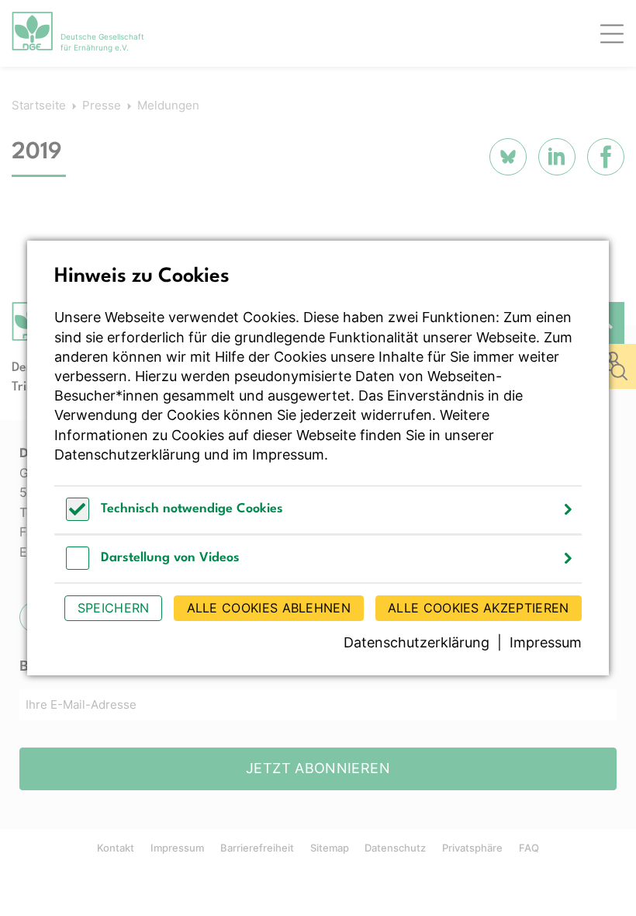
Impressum (288, 454)
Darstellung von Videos (170, 557)
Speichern (114, 608)
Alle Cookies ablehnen (269, 608)
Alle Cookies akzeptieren (478, 608)
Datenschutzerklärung (127, 454)
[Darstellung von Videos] (77, 565)
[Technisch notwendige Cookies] (77, 516)
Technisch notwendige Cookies (192, 508)
